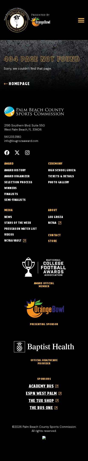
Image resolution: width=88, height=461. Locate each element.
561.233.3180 (12, 137)
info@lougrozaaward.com (21, 141)
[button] (81, 20)
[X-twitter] (17, 152)
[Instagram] (27, 152)
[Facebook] (6, 152)
